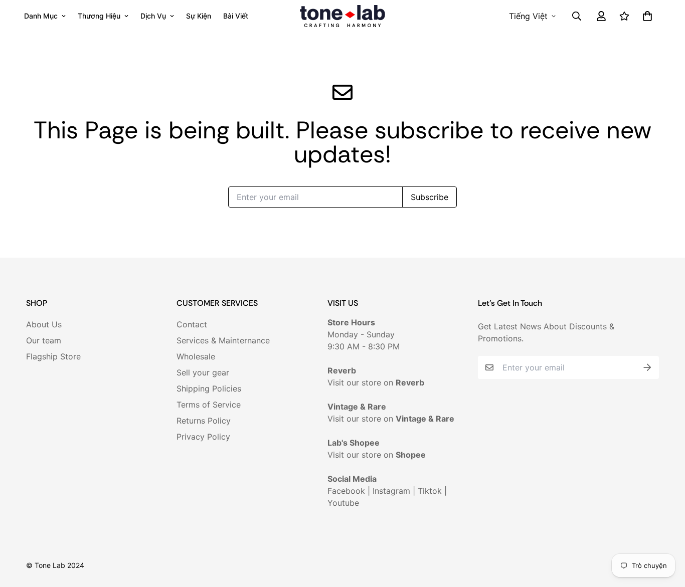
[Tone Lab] (342, 16)
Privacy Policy (203, 437)
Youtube (343, 503)
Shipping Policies (209, 388)
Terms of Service (209, 405)
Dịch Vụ (153, 16)
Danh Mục (41, 16)
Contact (192, 324)
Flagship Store (53, 356)
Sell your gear (203, 372)
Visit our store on (375, 382)
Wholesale (196, 356)
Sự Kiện (198, 16)
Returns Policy (204, 421)
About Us (44, 324)
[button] (645, 16)
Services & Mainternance (223, 340)
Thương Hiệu (99, 16)
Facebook (346, 491)
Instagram (391, 491)
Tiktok (430, 491)
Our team (43, 340)
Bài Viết (235, 16)
